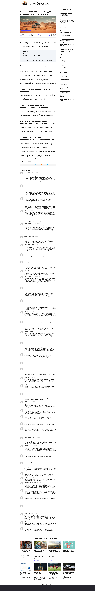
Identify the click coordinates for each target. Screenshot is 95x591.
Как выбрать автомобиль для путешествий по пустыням (67, 44)
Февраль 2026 (65, 60)
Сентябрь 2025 (65, 61)
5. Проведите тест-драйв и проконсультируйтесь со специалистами (37, 60)
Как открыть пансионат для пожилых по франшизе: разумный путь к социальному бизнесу (67, 16)
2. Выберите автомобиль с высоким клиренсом (33, 55)
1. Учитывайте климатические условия (31, 53)
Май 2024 (64, 68)
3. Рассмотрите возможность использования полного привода (36, 57)
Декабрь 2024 (65, 66)
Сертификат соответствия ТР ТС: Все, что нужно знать (25, 573)
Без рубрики (64, 76)
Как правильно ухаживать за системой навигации (67, 95)
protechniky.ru (52, 584)
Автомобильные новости (26, 30)
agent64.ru (46, 584)
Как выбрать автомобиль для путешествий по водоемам (67, 87)
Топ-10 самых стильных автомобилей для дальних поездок (66, 83)
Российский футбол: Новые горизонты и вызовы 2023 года (53, 573)
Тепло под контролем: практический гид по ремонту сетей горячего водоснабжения (66, 13)
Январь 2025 (64, 65)
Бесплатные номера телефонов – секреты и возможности (68, 551)
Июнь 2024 (64, 67)
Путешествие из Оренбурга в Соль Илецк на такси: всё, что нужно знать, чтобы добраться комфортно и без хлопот (54, 553)
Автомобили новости (39, 3)
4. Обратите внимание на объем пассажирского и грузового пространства (38, 58)
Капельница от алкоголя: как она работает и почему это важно (39, 574)
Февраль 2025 (65, 64)
